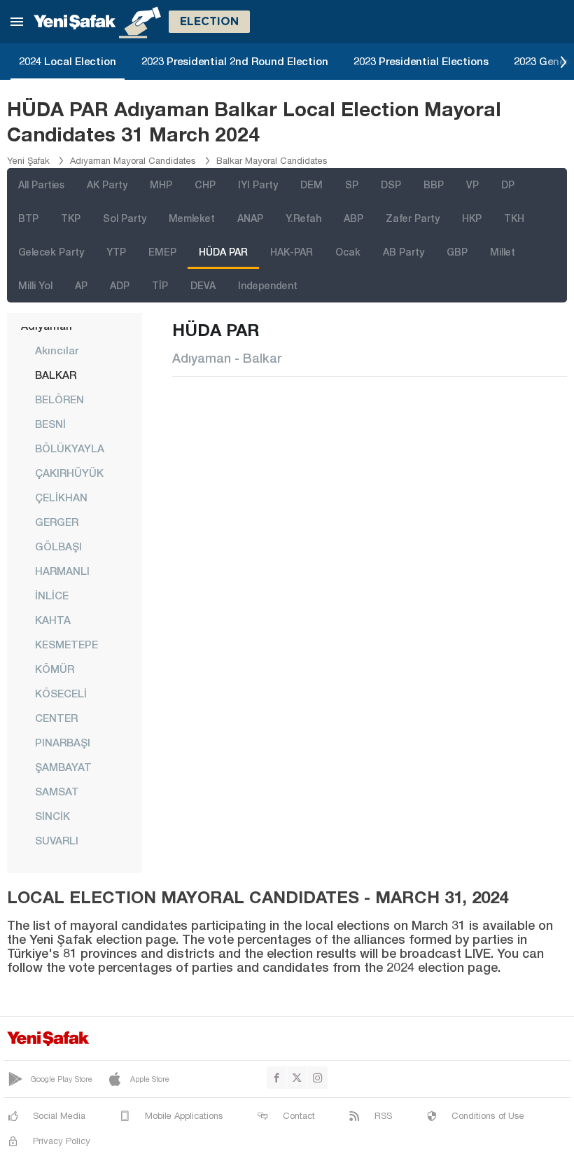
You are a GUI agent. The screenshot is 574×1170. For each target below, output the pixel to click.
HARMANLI (62, 570)
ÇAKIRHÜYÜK (69, 472)
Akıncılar (56, 350)
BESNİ (50, 423)
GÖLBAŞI (58, 546)
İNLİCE (52, 595)
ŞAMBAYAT (63, 766)
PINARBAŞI (62, 742)
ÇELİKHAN (61, 497)
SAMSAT (57, 791)
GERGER (56, 521)
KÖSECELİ (61, 693)
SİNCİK (52, 815)
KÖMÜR (54, 668)
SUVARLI (56, 840)
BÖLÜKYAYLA (69, 448)
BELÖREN (59, 399)
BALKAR (55, 374)
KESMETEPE (66, 644)
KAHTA (53, 619)
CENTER (56, 717)
